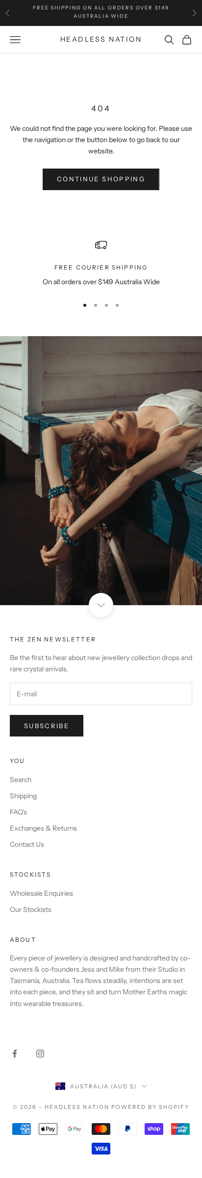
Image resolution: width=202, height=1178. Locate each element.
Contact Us (27, 844)
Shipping (23, 795)
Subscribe (46, 726)
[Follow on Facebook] (15, 1053)
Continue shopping (101, 179)
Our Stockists (30, 909)
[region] (101, 263)
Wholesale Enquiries (41, 893)
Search (20, 779)
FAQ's (18, 812)
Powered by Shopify (150, 1107)
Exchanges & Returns (43, 828)
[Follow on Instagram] (40, 1053)
